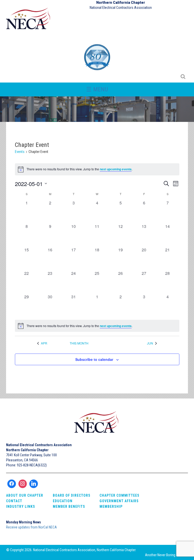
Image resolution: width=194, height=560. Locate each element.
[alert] (97, 326)
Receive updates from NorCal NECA (31, 527)
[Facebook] (11, 483)
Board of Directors (71, 495)
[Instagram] (22, 483)
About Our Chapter (24, 495)
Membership (111, 506)
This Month (79, 343)
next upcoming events (116, 169)
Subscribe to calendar (94, 359)
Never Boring (166, 555)
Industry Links (20, 506)
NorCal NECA (29, 21)
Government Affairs (119, 501)
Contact (14, 501)
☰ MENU (97, 89)
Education (62, 501)
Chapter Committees (119, 495)
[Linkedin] (33, 483)
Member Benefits (69, 506)
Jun (150, 343)
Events (20, 152)
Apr (44, 343)
